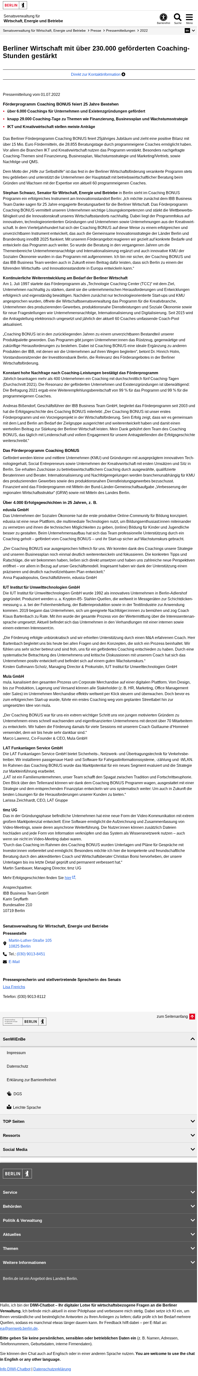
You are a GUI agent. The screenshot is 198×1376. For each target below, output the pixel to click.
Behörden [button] (12, 1206)
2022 (144, 30)
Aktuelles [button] (12, 1234)
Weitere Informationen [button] (24, 1262)
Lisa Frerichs (14, 987)
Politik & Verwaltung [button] (22, 1220)
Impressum (16, 1053)
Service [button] (10, 1192)
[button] (190, 30)
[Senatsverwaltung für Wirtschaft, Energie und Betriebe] (24, 1022)
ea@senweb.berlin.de (19, 1328)
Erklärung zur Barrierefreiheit (31, 1080)
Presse (96, 30)
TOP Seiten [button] (13, 1121)
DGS (18, 1094)
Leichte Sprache (27, 1107)
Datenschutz (17, 1066)
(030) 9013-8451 (31, 954)
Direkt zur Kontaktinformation (96, 74)
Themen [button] (10, 1248)
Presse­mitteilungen (120, 30)
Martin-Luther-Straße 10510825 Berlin (30, 943)
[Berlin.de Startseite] (15, 5)
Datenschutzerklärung (52, 1369)
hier (68, 878)
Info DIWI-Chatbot (15, 1369)
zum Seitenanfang (172, 1016)
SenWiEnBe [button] (14, 1039)
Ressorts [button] (11, 1135)
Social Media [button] (15, 1149)
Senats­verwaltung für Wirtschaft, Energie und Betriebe (44, 30)
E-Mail (14, 962)
